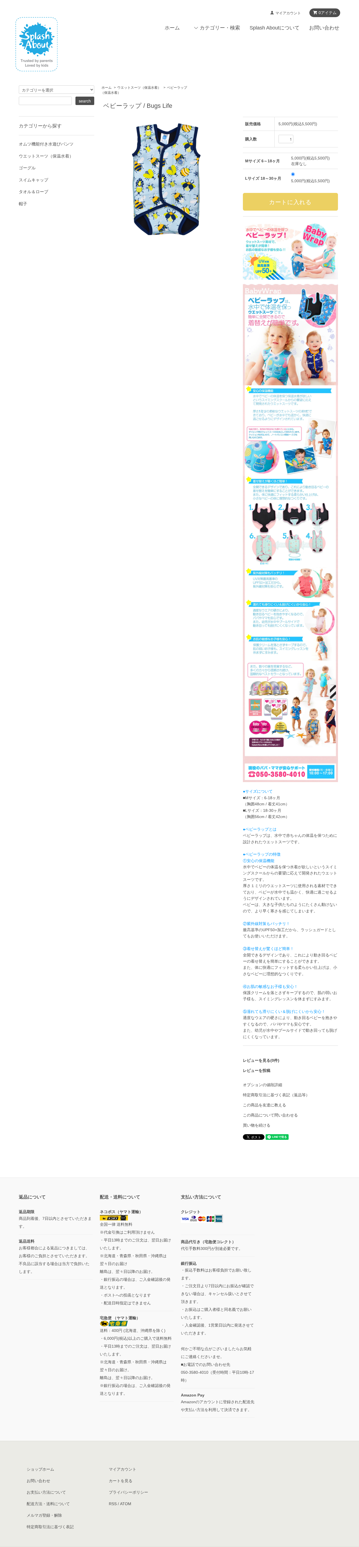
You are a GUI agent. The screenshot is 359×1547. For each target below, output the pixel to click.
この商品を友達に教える (264, 1105)
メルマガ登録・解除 (44, 1515)
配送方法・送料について (48, 1504)
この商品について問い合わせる (270, 1115)
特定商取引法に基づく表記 (50, 1527)
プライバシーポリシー (128, 1492)
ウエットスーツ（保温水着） (139, 88)
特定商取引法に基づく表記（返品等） (276, 1095)
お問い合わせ (324, 28)
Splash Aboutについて (275, 28)
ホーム (172, 28)
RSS (113, 1504)
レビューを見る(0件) (261, 1060)
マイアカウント (288, 13)
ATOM (125, 1504)
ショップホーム (40, 1469)
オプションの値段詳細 (262, 1085)
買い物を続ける (256, 1125)
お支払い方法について (46, 1492)
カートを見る (120, 1480)
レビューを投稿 (256, 1070)
